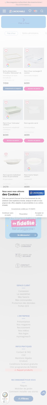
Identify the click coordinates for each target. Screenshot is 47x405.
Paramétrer (23, 214)
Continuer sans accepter (7, 214)
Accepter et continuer (39, 214)
